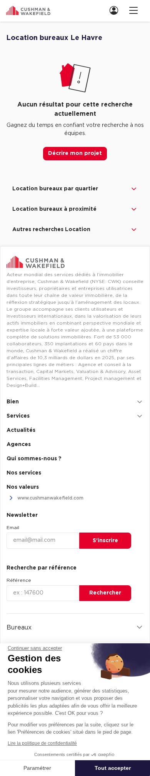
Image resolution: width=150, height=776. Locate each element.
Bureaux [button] (19, 627)
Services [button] (18, 416)
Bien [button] (13, 402)
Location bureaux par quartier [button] (55, 189)
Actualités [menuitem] (21, 430)
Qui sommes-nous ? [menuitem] (34, 458)
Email (13, 527)
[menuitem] (116, 10)
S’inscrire (105, 540)
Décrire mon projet (75, 153)
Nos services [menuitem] (24, 473)
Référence (19, 580)
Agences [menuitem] (19, 444)
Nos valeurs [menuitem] (23, 487)
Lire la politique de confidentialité (42, 743)
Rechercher (105, 593)
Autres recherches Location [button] (51, 229)
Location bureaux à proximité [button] (54, 209)
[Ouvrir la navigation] (133, 10)
